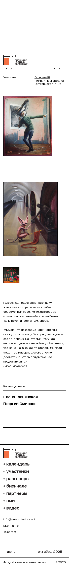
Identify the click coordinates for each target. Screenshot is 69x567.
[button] (62, 64)
